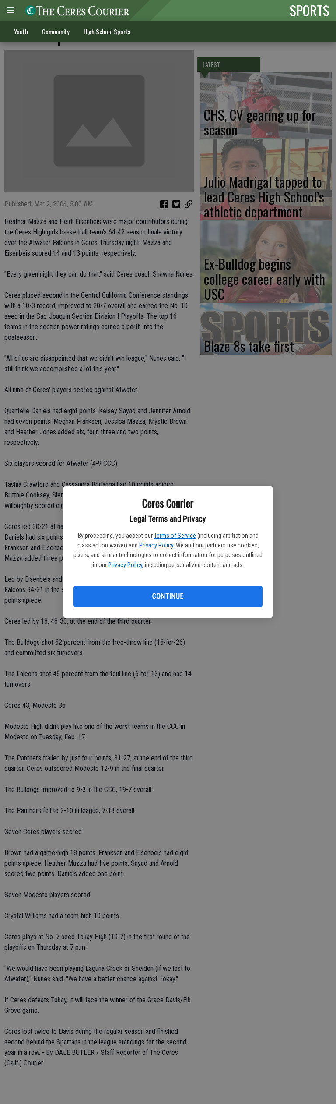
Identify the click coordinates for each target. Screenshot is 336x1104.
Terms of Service (175, 535)
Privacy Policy (156, 545)
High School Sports (107, 31)
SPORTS (309, 10)
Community (56, 31)
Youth (21, 31)
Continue (167, 596)
